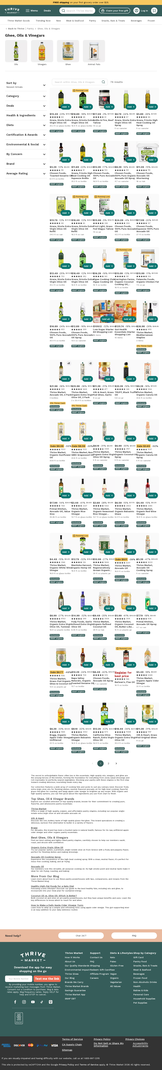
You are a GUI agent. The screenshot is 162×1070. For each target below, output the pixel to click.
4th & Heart (37, 818)
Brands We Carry (74, 982)
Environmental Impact (77, 969)
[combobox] (77, 10)
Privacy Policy (102, 1039)
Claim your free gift (117, 10)
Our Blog (70, 978)
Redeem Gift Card (100, 969)
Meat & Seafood (75, 20)
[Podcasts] (50, 1001)
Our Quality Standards (77, 965)
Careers (94, 978)
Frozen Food (140, 978)
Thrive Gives (71, 974)
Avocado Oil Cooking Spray (46, 857)
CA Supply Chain (72, 1044)
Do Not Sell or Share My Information (109, 1044)
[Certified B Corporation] (19, 1018)
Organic (114, 978)
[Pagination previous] (92, 763)
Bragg (34, 827)
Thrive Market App (75, 994)
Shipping (95, 965)
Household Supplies (144, 998)
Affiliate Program (99, 974)
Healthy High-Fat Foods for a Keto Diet (52, 886)
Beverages (136, 20)
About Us (70, 961)
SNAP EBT (70, 998)
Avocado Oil (37, 866)
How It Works (72, 957)
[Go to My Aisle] (12, 10)
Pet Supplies (140, 1002)
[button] (154, 10)
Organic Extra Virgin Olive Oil (47, 847)
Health (136, 986)
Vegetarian (116, 982)
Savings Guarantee (75, 990)
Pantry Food (140, 961)
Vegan (113, 974)
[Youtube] (32, 1001)
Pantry (92, 20)
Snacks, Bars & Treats (113, 20)
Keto (112, 957)
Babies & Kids (140, 990)
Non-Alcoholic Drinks (145, 982)
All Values (115, 986)
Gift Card (138, 957)
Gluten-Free (116, 965)
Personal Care (141, 994)
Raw (112, 969)
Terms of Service (72, 1039)
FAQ (134, 935)
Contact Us (96, 957)
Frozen (151, 20)
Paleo (113, 961)
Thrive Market (38, 808)
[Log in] (136, 10)
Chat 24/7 (81, 935)
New (58, 20)
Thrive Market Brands (77, 986)
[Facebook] (15, 1001)
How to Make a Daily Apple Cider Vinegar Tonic (57, 905)
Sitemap (67, 1050)
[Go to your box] (154, 10)
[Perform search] (62, 11)
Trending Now (43, 20)
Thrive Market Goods (18, 20)
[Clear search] (94, 10)
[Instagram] (24, 1001)
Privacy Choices (134, 1039)
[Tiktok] (41, 1001)
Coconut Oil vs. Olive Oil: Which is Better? (54, 895)
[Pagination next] (116, 763)
